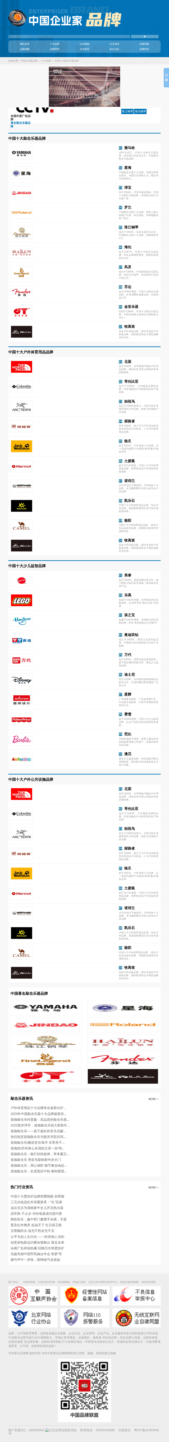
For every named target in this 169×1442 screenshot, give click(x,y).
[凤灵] (46, 1066)
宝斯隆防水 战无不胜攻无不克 (32, 1231)
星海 (127, 167)
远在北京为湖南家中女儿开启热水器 (37, 1208)
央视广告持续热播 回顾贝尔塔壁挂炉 (37, 1248)
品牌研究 (54, 49)
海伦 (127, 247)
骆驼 (127, 520)
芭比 (127, 734)
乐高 (127, 595)
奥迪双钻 (131, 635)
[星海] (122, 1014)
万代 (127, 654)
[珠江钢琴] (46, 1048)
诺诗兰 (129, 481)
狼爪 (127, 441)
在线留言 (124, 1430)
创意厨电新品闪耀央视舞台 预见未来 (37, 1242)
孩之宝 (129, 615)
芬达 (127, 287)
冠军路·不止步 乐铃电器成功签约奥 (36, 1213)
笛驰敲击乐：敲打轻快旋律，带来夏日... (40, 1154)
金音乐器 (131, 306)
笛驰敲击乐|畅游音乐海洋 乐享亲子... (37, 1142)
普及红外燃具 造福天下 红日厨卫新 (36, 1225)
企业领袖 (84, 44)
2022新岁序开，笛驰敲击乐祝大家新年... (40, 1125)
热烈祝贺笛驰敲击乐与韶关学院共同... (38, 1137)
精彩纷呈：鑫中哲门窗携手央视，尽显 (39, 1219)
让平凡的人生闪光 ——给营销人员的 (37, 1237)
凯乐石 (129, 500)
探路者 (129, 421)
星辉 (127, 694)
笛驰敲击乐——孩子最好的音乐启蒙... (38, 1131)
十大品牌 (54, 44)
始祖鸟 (129, 401)
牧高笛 (129, 326)
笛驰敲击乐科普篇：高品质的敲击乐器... (40, 1119)
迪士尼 (129, 674)
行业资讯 (114, 44)
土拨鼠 (129, 461)
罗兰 (127, 207)
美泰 (127, 575)
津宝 (127, 187)
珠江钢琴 (131, 227)
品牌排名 (144, 49)
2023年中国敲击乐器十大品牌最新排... (38, 1114)
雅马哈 (129, 148)
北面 (127, 361)
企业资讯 (84, 49)
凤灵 (127, 267)
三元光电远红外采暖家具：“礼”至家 (36, 1202)
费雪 (127, 714)
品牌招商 (144, 44)
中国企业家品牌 (28, 60)
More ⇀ (153, 1099)
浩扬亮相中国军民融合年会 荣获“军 (36, 1254)
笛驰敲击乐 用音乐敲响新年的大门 (36, 1160)
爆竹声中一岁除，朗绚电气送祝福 (35, 1260)
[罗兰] (122, 1031)
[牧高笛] (122, 1083)
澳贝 (127, 754)
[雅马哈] (46, 1014)
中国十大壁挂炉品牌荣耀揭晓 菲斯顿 (37, 1196)
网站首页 (24, 44)
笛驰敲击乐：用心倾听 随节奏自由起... (39, 1165)
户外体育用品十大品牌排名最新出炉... (38, 1108)
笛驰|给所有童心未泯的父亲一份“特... (38, 1148)
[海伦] (122, 1048)
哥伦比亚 (131, 381)
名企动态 (114, 49)
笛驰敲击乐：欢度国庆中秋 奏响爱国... (39, 1171)
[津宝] (46, 1031)
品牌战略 (24, 49)
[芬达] (122, 1066)
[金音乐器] (46, 1083)
